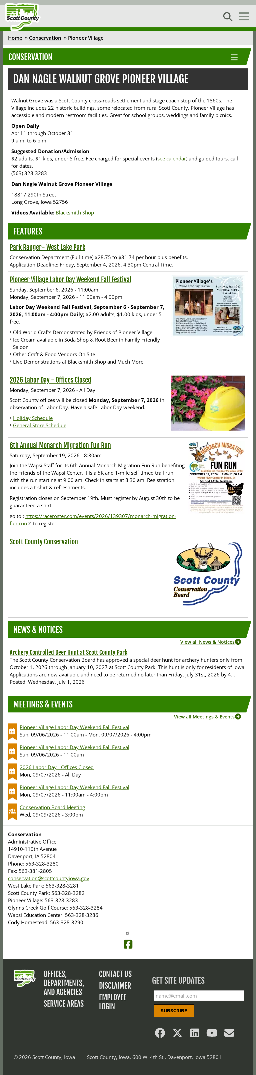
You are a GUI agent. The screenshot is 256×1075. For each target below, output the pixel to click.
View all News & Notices (207, 642)
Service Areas (64, 1003)
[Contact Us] (229, 1034)
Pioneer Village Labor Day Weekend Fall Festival (70, 280)
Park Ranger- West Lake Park (47, 247)
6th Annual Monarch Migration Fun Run (60, 445)
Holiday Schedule (33, 418)
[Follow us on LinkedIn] (194, 1034)
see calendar (171, 158)
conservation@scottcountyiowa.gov (48, 878)
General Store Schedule (39, 425)
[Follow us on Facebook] (160, 1034)
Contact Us (115, 974)
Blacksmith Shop (75, 212)
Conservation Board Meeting (52, 807)
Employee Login (112, 1002)
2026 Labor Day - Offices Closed (50, 380)
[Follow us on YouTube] (212, 1034)
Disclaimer (115, 985)
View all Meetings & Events (204, 716)
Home (15, 37)
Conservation (45, 37)
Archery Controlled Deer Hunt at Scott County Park (68, 652)
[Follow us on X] (177, 1034)
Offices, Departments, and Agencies (64, 983)
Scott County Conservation (44, 542)
